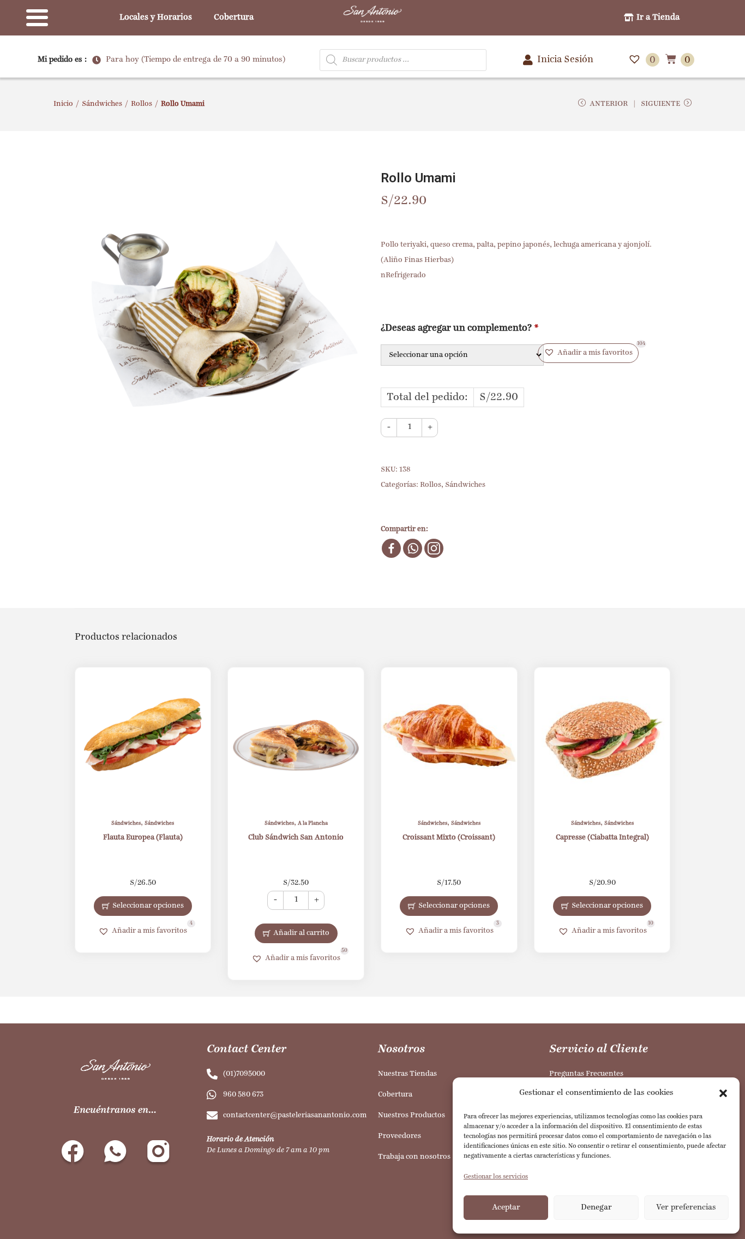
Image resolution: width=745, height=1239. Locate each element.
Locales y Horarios (155, 17)
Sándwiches (102, 104)
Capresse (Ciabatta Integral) (602, 837)
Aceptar (506, 1208)
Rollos (141, 104)
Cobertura (234, 17)
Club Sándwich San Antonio (296, 837)
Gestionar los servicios (496, 1177)
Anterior (609, 104)
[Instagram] (433, 548)
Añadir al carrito (301, 933)
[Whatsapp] (412, 548)
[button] (723, 1093)
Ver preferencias (686, 1208)
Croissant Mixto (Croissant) (448, 837)
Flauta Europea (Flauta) (143, 837)
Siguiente (660, 104)
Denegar (596, 1208)
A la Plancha (313, 823)
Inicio (63, 104)
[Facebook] (391, 548)
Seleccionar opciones (148, 906)
